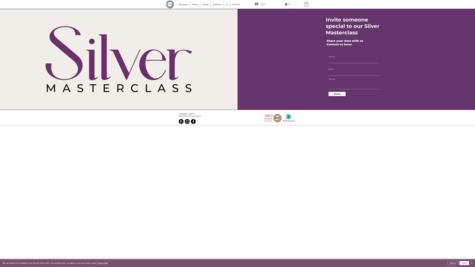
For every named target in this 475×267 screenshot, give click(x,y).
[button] (306, 4)
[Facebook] (193, 121)
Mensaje (332, 79)
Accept (464, 263)
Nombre (332, 56)
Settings (453, 263)
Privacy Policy (102, 263)
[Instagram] (187, 121)
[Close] (472, 263)
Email (331, 69)
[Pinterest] (181, 121)
